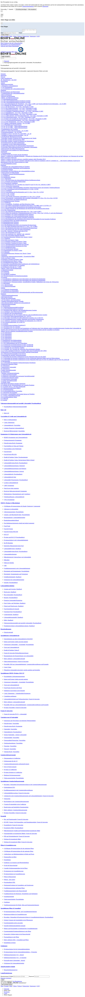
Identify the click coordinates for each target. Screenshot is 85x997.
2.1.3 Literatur (4, 323)
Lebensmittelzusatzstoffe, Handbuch (13, 617)
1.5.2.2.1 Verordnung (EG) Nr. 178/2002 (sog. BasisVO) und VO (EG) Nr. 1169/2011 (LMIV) (26, 184)
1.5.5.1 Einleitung (5, 238)
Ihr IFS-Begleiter (8, 543)
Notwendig (4, 9)
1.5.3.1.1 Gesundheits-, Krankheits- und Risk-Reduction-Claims (17, 204)
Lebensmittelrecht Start (10, 477)
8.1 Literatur (4, 400)
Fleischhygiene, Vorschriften (11, 723)
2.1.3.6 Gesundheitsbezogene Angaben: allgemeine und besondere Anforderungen (22, 319)
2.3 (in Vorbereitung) (6, 334)
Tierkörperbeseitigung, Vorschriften (13, 743)
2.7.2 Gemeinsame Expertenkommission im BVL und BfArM (17, 344)
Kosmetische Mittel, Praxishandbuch (13, 828)
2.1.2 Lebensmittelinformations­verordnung (12, 308)
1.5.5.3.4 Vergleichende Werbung (9, 249)
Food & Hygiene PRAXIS (11, 531)
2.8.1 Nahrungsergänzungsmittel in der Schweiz (13, 353)
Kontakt (6, 36)
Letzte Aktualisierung (6, 78)
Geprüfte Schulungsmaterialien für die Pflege (16, 868)
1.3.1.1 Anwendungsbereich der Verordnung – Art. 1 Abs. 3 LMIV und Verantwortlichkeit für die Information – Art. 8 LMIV (33, 103)
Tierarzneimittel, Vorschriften (11, 737)
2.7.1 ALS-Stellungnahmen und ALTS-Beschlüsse (14, 343)
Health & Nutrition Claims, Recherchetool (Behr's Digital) (19, 460)
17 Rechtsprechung (6, 153)
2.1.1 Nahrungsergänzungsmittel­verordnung (12, 307)
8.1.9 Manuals (4, 398)
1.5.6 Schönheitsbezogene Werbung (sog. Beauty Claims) (16, 253)
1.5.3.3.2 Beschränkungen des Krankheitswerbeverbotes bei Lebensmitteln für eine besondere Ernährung (28, 219)
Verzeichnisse (4, 81)
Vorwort (3, 77)
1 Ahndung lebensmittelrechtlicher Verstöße (12, 301)
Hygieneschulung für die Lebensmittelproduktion (17, 949)
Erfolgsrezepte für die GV (11, 761)
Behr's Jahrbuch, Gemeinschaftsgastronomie (15, 810)
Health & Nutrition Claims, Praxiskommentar (16, 457)
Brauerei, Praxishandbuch (11, 597)
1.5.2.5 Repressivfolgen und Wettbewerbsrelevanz (14, 199)
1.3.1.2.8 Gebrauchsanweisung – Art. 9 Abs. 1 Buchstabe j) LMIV (18, 117)
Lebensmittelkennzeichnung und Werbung (15, 468)
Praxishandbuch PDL (9, 882)
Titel (2, 33)
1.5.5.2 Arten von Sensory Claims (9, 240)
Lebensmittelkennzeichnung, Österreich (14, 465)
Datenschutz (26, 36)
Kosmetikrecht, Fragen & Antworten (13, 825)
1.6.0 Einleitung (5, 271)
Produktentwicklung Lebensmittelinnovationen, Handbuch (19, 626)
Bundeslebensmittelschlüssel (11, 520)
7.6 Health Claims (5, 382)
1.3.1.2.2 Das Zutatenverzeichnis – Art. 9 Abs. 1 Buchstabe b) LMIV (19, 108)
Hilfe (10, 36)
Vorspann (3, 74)
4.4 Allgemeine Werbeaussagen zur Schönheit (13, 265)
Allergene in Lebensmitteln (11, 509)
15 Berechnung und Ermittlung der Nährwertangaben (15, 150)
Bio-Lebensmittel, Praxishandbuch (13, 594)
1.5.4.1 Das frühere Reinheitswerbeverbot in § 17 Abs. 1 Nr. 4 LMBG (19, 226)
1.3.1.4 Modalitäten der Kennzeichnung (11, 124)
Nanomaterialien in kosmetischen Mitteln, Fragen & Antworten (20, 833)
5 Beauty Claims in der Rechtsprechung (11, 268)
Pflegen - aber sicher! (9, 879)
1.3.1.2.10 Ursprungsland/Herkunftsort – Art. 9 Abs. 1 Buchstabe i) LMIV (20, 120)
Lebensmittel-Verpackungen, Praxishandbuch (16, 480)
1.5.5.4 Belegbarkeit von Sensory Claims (11, 250)
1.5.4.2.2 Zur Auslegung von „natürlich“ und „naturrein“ (15, 234)
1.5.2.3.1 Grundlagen (6, 190)
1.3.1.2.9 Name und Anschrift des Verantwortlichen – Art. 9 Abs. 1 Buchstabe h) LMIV (24, 118)
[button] (42, 403)
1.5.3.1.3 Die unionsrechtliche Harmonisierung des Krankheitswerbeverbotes (21, 207)
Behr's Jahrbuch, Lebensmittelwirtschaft (14, 658)
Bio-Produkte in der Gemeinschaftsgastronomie (16, 801)
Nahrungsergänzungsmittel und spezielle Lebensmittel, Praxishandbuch (22, 623)
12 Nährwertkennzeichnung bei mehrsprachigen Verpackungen (17, 145)
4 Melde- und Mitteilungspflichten (10, 98)
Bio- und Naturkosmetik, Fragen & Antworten (16, 819)
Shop (2, 36)
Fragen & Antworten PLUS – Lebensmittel (15, 714)
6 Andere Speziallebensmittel (8, 370)
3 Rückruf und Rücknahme (8, 96)
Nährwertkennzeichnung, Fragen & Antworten (16, 661)
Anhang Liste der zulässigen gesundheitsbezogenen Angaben (17, 331)
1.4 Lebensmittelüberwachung (9, 163)
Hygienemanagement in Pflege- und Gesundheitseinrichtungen (20, 911)
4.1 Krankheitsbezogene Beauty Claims (11, 261)
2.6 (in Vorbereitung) (6, 338)
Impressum (45, 6)
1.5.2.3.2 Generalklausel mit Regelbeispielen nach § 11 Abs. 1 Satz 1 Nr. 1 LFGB (22, 192)
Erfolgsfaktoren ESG (9, 787)
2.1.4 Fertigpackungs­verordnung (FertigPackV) (13, 325)
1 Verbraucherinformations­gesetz (9, 295)
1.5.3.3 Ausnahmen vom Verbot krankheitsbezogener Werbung (17, 214)
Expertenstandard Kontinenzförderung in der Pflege (17, 931)
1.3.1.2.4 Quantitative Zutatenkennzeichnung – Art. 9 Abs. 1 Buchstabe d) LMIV (22, 111)
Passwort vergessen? (6, 978)
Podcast (20, 36)
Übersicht (6, 61)
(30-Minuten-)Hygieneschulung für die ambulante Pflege (19, 848)
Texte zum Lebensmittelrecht (11, 647)
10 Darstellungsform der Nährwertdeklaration (12, 142)
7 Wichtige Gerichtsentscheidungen (10, 373)
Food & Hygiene (8, 529)
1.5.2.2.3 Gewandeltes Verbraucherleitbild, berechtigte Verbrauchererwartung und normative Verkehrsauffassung (30, 187)
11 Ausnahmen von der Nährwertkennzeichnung (13, 144)
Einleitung (3, 90)
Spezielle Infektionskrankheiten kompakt (14, 925)
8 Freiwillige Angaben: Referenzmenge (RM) (12, 139)
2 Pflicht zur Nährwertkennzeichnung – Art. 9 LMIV (14, 130)
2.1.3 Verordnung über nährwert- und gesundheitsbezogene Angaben (19, 310)
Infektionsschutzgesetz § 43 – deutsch (14, 955)
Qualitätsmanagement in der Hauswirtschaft (15, 891)
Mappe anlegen (5, 34)
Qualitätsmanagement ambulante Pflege (14, 888)
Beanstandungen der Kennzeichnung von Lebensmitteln (18, 656)
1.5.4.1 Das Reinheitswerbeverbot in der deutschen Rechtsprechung (18, 225)
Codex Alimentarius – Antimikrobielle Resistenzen (17, 693)
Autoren (3, 83)
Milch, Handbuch (8, 620)
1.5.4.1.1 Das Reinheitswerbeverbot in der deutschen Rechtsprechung (19, 228)
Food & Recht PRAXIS (10, 454)
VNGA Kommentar (9, 499)
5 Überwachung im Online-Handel (10, 172)
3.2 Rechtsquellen (5, 361)
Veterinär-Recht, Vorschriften (11, 751)
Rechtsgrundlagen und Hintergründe (10, 92)
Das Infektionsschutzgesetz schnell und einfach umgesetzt (19, 523)
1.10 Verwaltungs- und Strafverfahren (10, 300)
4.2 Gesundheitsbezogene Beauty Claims (11, 262)
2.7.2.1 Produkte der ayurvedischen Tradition (12, 347)
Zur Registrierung (17, 981)
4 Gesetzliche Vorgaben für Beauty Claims (12, 259)
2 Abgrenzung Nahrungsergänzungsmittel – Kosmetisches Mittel (17, 256)
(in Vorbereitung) (5, 365)
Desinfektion (7, 859)
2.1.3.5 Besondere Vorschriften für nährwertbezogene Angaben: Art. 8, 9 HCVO (22, 317)
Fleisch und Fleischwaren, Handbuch (13, 606)
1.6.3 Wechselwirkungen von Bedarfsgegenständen (14, 276)
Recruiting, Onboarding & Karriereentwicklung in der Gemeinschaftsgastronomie (25, 784)
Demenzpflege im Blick (10, 857)
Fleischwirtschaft (8, 632)
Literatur (3, 288)
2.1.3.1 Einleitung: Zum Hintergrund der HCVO (13, 311)
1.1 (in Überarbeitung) (6, 87)
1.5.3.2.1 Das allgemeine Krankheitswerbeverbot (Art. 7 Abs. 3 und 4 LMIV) (21, 211)
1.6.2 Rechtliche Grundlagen (8, 274)
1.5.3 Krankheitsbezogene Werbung (10, 201)
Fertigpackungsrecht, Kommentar (12, 440)
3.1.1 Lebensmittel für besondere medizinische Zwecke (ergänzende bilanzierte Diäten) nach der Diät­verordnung (30, 358)
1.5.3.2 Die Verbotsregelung (8, 210)
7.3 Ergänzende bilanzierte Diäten (9, 377)
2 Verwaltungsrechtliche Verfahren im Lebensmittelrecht (15, 303)
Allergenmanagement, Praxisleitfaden (14, 512)
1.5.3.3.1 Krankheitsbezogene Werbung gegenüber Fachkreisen (17, 217)
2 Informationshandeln (6, 297)
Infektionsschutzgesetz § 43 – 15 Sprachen (15, 957)
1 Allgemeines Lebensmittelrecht (9, 86)
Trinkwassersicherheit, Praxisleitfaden (14, 778)
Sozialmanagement (9, 896)
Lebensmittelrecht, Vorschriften (12, 425)
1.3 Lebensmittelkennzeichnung (9, 99)
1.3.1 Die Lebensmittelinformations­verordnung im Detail (15, 102)
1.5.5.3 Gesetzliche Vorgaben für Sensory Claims (13, 241)
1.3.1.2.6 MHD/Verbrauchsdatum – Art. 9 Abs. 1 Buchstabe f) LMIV (19, 114)
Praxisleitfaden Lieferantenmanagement (14, 676)
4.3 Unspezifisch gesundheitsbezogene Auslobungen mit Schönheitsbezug (20, 264)
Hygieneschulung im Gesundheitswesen (14, 874)
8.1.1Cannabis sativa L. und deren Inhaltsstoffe (13, 386)
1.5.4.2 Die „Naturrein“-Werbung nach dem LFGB (14, 231)
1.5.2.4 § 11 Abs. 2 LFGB (7, 193)
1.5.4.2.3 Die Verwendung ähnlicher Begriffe (12, 235)
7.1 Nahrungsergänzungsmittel (9, 374)
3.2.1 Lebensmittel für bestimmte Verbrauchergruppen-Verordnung (18, 362)
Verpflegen (7, 902)
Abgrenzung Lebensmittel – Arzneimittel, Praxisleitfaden (19, 644)
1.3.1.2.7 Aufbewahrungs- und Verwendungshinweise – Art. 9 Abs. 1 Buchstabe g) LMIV (24, 115)
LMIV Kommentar (9, 485)
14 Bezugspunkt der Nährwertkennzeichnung (12, 148)
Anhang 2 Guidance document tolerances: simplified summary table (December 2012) (23, 159)
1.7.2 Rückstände (5, 283)
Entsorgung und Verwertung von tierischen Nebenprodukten (20, 720)
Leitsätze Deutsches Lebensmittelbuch (14, 428)
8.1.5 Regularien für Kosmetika (9, 392)
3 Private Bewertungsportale (8, 298)
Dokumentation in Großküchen (12, 758)
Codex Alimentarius (9, 422)
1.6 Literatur (4, 277)
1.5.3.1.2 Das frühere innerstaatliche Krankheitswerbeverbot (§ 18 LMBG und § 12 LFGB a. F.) (26, 205)
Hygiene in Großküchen (10, 769)
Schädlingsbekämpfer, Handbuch (12, 577)
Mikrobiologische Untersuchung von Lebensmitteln (17, 557)
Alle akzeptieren (32, 9)
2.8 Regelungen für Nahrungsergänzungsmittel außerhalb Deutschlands (19, 352)
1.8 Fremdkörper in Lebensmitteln (10, 291)
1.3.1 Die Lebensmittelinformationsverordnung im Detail (15, 101)
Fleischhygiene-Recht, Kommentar (13, 443)
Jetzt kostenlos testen (6, 984)
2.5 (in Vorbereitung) (6, 337)
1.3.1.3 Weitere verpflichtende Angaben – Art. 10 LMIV (15, 123)
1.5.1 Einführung (5, 175)
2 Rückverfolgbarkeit (6, 95)
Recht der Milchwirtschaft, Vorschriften (14, 431)
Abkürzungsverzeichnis (7, 84)
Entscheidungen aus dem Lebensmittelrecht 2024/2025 (18, 639)
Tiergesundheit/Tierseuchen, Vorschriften (14, 740)
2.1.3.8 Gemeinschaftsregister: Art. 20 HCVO (13, 322)
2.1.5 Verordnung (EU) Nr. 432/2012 (10, 326)
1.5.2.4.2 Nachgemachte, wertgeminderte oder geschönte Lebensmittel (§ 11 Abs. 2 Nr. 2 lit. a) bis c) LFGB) (29, 198)
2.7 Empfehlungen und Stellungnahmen (11, 340)
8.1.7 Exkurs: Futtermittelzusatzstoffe (10, 395)
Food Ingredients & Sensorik (11, 609)
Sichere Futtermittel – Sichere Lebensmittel (15, 734)
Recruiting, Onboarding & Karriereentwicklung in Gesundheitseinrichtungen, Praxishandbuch (28, 917)
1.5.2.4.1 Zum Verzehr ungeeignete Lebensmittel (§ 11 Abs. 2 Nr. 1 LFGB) (20, 196)
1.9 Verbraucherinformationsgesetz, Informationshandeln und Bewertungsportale (22, 292)
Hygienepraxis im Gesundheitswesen (13, 871)
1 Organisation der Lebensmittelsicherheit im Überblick (15, 166)
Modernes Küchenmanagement (12, 775)
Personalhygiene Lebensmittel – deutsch (14, 960)
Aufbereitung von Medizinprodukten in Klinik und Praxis (19, 854)
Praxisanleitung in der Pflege (11, 937)
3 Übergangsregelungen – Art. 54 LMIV (11, 132)
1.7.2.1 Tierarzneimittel (7, 285)
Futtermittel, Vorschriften (10, 729)
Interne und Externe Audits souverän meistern (16, 641)
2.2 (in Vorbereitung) (6, 332)
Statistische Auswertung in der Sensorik (14, 690)
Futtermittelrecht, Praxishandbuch (13, 732)
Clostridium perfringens (10, 696)
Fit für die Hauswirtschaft (10, 865)
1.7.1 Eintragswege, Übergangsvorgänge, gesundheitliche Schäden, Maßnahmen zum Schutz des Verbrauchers (30, 282)
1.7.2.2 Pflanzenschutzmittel (8, 286)
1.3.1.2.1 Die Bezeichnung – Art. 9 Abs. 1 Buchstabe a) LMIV (17, 106)
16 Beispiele (4, 151)
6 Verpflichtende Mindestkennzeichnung (11, 136)
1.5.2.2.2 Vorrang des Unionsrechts (10, 186)
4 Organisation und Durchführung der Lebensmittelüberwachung (18, 171)
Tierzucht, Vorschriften (10, 749)
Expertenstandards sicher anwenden (13, 923)
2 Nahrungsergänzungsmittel (8, 304)
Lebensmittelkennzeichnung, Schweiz (14, 471)
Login (2, 979)
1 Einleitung (4, 255)
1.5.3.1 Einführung (6, 202)
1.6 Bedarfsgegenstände (7, 270)
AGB (38, 36)
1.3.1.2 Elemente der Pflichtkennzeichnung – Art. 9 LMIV (16, 105)
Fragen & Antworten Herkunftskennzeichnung (16, 653)
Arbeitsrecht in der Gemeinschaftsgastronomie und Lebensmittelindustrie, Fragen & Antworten (29, 796)
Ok (2, 14)
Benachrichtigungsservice (10, 970)
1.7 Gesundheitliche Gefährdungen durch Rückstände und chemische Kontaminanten (23, 279)
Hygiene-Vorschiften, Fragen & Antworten (15, 707)
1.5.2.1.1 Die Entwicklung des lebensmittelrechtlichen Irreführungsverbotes (20, 180)
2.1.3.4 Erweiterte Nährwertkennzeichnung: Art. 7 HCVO (16, 316)
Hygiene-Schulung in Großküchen (13, 772)
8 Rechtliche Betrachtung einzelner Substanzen (13, 383)
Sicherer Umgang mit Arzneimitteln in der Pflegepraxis (18, 920)
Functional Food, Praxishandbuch (13, 611)
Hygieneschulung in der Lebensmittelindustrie (16, 540)
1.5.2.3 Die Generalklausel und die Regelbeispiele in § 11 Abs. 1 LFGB (19, 189)
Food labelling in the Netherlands (12, 448)
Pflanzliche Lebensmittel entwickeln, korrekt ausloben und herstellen (22, 670)
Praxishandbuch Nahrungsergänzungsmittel (15, 406)
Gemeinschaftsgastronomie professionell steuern (16, 764)
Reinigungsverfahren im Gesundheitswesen (15, 914)
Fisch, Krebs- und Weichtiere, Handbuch (14, 603)
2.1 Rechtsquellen (5, 306)
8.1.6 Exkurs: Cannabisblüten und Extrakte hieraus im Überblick (18, 394)
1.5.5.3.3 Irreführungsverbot (8, 247)
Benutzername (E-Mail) (7, 976)
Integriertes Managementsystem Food (14, 546)
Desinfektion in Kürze (10, 942)
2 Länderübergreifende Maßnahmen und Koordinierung (15, 168)
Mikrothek (6, 560)
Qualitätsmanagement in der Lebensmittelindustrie (17, 568)
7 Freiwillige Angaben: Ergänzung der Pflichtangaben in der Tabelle (18, 138)
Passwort (31, 976)
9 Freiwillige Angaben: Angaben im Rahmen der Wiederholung (17, 141)
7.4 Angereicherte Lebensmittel (9, 379)
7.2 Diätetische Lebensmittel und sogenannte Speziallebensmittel (17, 376)
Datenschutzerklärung (28, 6)
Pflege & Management (10, 876)
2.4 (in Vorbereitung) (6, 335)
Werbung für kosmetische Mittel (12, 839)
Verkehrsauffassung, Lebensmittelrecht (14, 497)
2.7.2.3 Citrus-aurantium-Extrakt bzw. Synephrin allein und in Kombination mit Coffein (24, 350)
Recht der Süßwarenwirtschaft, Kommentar (15, 491)
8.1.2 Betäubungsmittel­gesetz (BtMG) (11, 388)
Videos (15, 36)
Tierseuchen (7, 798)
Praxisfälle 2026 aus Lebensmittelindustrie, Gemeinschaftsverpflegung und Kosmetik (26, 664)
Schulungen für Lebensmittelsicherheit (14, 579)
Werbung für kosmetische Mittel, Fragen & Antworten (18, 842)
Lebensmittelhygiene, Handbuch (12, 548)
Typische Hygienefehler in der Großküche (15, 804)
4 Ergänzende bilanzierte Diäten (9, 364)
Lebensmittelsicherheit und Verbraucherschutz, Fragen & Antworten (22, 699)
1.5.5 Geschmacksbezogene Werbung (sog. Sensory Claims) (16, 237)
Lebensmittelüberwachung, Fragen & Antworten (16, 793)
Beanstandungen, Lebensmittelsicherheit (14, 517)
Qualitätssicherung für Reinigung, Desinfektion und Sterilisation (21, 893)
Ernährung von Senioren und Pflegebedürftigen (16, 862)
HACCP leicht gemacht (10, 766)
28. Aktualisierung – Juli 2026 (8, 80)
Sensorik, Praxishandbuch (11, 582)
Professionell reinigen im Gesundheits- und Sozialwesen (18, 885)
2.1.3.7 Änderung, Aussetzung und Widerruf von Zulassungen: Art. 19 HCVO (21, 320)
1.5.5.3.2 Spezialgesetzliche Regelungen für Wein (14, 246)
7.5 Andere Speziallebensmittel (9, 380)
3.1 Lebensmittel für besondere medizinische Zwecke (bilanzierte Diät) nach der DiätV (23, 356)
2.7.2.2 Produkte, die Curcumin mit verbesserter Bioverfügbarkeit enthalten (20, 349)
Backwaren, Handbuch (10, 592)
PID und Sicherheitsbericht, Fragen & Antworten (17, 836)
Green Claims (7, 667)
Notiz (20, 33)
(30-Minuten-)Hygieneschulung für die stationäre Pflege (18, 851)
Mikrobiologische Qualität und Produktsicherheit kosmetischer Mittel (22, 830)
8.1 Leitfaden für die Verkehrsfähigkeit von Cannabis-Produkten (17, 385)
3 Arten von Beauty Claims (8, 258)
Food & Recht (7, 451)
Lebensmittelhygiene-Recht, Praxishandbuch (15, 463)
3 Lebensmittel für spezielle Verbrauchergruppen (13, 355)
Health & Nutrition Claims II (11, 650)
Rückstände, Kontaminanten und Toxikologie (16, 574)
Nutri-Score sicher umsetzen (11, 488)
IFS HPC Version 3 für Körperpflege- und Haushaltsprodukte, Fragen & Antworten (26, 822)
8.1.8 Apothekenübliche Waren (9, 397)
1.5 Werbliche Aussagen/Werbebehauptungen (12, 174)
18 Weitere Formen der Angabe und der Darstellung (14, 154)
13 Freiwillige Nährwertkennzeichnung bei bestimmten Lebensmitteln (19, 147)
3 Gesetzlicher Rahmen (7, 169)
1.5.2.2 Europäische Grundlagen (9, 183)
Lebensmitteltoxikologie (10, 554)
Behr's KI (6, 413)
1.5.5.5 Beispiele (5, 252)
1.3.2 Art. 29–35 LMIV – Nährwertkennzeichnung (14, 126)
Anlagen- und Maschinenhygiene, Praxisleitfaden (17, 514)
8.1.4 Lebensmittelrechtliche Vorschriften (11, 391)
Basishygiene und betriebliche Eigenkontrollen (16, 807)
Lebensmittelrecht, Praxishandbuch (13, 474)
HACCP (6, 534)
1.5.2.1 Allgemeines (6, 178)
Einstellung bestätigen (21, 9)
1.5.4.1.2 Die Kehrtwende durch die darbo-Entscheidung (15, 229)
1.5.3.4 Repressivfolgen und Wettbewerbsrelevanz (14, 220)
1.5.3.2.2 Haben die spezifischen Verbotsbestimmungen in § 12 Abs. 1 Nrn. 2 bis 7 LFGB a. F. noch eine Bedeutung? (31, 213)
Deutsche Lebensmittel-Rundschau (13, 600)
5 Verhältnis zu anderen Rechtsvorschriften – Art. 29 (14, 135)
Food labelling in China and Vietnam (13, 446)
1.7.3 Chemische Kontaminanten (9, 289)
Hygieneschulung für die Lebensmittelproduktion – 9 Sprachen (20, 952)
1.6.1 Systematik (5, 273)
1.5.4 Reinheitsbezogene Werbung (10, 222)
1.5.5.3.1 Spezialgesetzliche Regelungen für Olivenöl (15, 244)
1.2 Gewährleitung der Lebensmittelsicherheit (12, 89)
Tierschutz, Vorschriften (10, 746)
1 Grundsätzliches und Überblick (9, 129)
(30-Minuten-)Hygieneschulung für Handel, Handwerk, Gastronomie (22, 506)
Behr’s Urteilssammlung (10, 419)
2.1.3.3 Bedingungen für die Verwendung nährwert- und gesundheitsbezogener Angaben (24, 314)
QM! (5, 565)
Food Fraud (7, 526)
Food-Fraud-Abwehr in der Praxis (13, 687)
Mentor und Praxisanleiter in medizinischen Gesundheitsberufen (20, 928)
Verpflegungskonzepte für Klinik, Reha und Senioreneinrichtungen (21, 905)
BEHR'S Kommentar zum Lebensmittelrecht (15, 437)
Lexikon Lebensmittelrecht (11, 482)
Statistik (11, 9)
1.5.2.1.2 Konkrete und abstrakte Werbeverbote (13, 181)
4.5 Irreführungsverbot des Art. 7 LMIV (11, 267)
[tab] (42, 403)
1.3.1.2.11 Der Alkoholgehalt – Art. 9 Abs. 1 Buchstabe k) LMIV (18, 121)
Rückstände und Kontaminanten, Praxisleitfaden (16, 571)
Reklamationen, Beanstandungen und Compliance (17, 494)
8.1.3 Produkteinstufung (7, 389)
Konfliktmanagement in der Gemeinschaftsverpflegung (18, 790)
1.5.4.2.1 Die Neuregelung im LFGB (10, 232)
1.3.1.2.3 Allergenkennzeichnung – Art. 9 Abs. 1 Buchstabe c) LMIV (19, 109)
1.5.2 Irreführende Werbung (8, 177)
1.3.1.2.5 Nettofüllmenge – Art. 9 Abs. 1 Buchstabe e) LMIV (17, 112)
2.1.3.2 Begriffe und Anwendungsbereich (11, 313)
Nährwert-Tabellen (9, 562)
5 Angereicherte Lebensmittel (8, 367)
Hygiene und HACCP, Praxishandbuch (14, 537)
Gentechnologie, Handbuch (11, 614)
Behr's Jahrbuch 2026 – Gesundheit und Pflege (16, 940)
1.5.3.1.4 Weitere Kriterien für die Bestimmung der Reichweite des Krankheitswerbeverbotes (25, 208)
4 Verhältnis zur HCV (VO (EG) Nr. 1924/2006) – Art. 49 (16, 133)
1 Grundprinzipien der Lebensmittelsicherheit (12, 93)
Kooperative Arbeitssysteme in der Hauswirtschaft (17, 934)
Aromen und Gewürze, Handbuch (13, 589)
